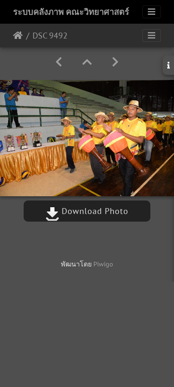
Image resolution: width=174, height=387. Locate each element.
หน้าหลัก (18, 35)
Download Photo (93, 211)
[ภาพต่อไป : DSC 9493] (115, 62)
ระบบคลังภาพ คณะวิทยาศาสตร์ (71, 11)
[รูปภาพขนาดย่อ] (87, 62)
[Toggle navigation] (151, 11)
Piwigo (103, 264)
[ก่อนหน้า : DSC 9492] (58, 62)
